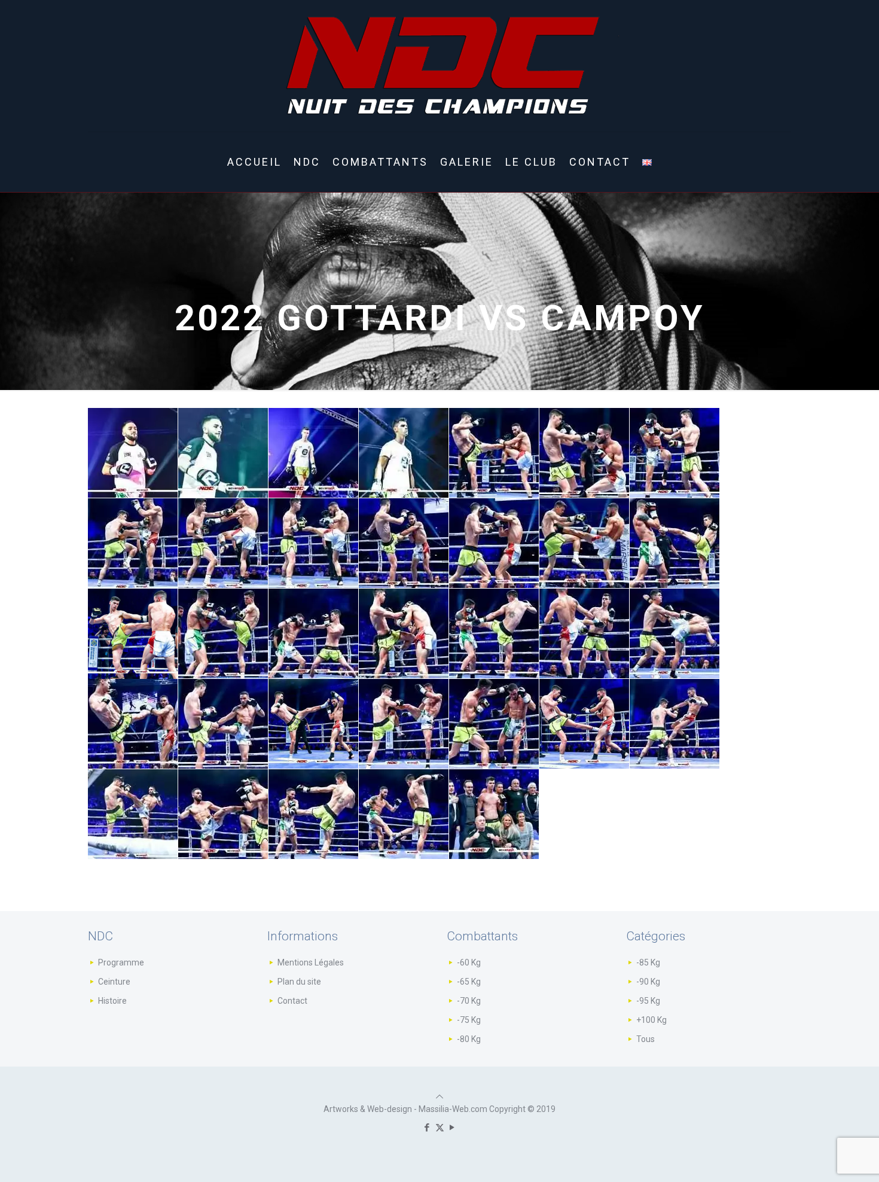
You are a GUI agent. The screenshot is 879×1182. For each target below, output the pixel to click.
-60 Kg (469, 962)
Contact (292, 1001)
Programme (121, 962)
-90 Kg (648, 981)
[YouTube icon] (452, 1127)
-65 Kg (469, 981)
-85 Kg (648, 962)
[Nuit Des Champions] (439, 66)
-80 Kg (469, 1039)
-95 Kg (648, 1001)
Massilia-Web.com (453, 1109)
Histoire (112, 1001)
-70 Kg (469, 1001)
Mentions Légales (310, 962)
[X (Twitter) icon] (439, 1127)
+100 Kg (651, 1020)
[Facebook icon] (427, 1127)
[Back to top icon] (439, 1096)
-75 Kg (469, 1020)
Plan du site (299, 981)
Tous (645, 1039)
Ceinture (114, 981)
